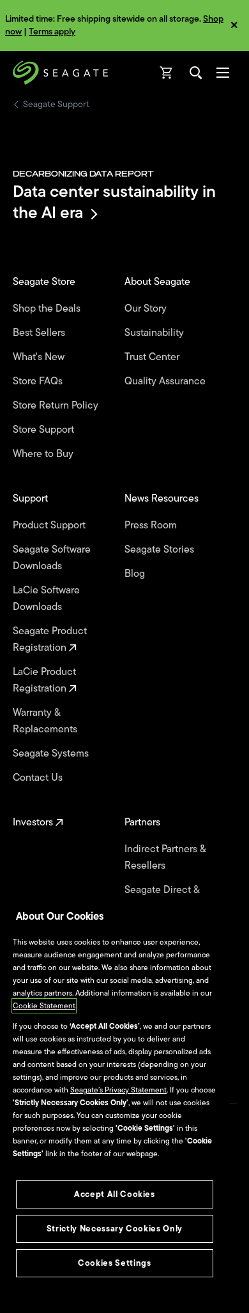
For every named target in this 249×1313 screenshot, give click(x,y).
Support (31, 498)
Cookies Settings (114, 1263)
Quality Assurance (166, 381)
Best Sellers (40, 332)
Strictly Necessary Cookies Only (115, 1228)
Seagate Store (45, 281)
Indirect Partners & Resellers (165, 857)
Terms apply (52, 31)
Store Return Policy (57, 405)
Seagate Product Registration (50, 639)
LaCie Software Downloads (46, 598)
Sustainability (155, 332)
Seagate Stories (160, 549)
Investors (34, 822)
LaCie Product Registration (44, 680)
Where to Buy (44, 454)
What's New (40, 357)
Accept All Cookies (114, 1194)
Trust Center (153, 357)
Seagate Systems (52, 753)
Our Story (146, 308)
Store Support (45, 429)
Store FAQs (39, 381)
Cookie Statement (44, 1005)
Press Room (151, 525)
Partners (143, 822)
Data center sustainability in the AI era (114, 201)
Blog (135, 573)
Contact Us (39, 777)
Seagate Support (56, 104)
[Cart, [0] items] (167, 73)
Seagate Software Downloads (52, 557)
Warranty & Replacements (46, 720)
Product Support (50, 525)
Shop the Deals (49, 308)
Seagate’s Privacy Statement (118, 1090)
